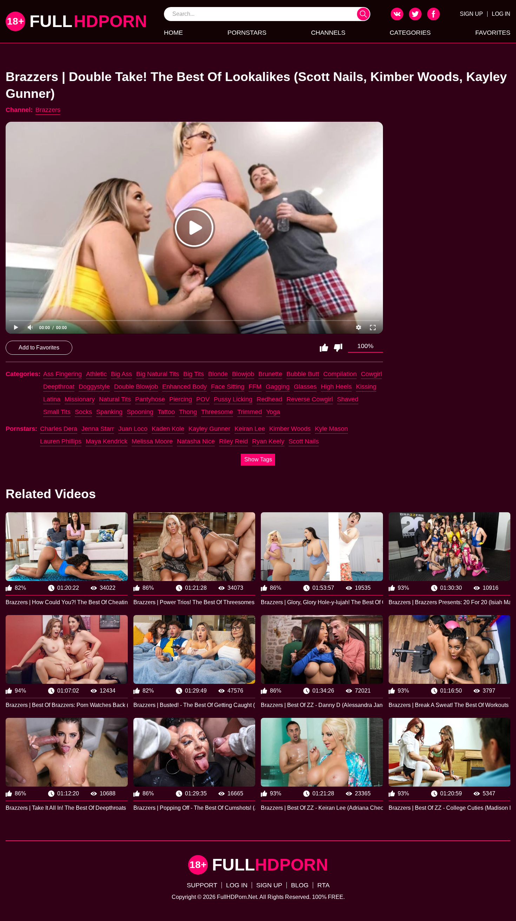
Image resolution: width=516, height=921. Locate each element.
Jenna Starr (97, 428)
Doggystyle (94, 386)
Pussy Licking (233, 399)
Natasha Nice (196, 441)
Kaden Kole (168, 428)
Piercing (180, 399)
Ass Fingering (62, 374)
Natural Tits (115, 399)
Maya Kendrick (106, 441)
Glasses (305, 386)
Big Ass (121, 374)
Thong (188, 411)
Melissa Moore (152, 441)
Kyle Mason (331, 428)
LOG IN (501, 14)
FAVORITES (492, 32)
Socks (83, 411)
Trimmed (249, 411)
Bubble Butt (302, 374)
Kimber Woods (290, 428)
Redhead (269, 399)
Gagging (278, 386)
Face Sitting (227, 386)
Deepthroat (58, 386)
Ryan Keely (268, 441)
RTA (323, 885)
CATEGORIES (410, 32)
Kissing (366, 386)
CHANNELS (328, 32)
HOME (173, 32)
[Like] (324, 347)
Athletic (96, 374)
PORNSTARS (246, 32)
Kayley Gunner (209, 428)
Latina (51, 399)
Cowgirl (371, 374)
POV (203, 399)
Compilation (340, 374)
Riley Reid (233, 441)
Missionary (80, 399)
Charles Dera (58, 428)
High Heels (336, 386)
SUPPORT (202, 885)
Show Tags (258, 459)
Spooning (140, 411)
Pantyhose (150, 399)
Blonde (218, 374)
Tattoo (166, 411)
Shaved (347, 399)
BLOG (300, 885)
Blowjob (243, 374)
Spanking (109, 411)
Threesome (217, 411)
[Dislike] (338, 347)
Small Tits (57, 411)
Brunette (270, 374)
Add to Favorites (39, 348)
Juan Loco (132, 428)
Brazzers (47, 109)
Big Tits (193, 374)
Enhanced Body (184, 386)
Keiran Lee (249, 428)
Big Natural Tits (157, 374)
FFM (255, 386)
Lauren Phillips (60, 441)
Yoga (273, 411)
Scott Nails (304, 441)
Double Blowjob (136, 386)
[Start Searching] (363, 14)
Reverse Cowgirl (309, 399)
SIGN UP (471, 14)
